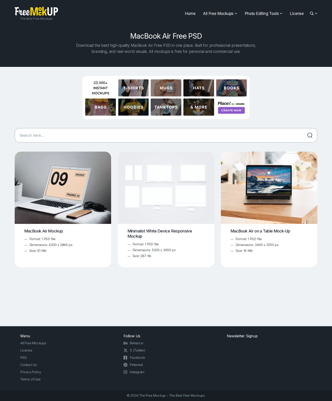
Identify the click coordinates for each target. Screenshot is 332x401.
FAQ (23, 357)
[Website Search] (312, 14)
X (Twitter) (137, 350)
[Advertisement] (166, 301)
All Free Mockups (218, 13)
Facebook (137, 357)
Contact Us (28, 365)
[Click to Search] (309, 135)
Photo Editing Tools (262, 13)
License (297, 13)
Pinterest (136, 365)
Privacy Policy (30, 372)
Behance (136, 343)
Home (190, 13)
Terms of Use (30, 379)
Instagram (137, 372)
